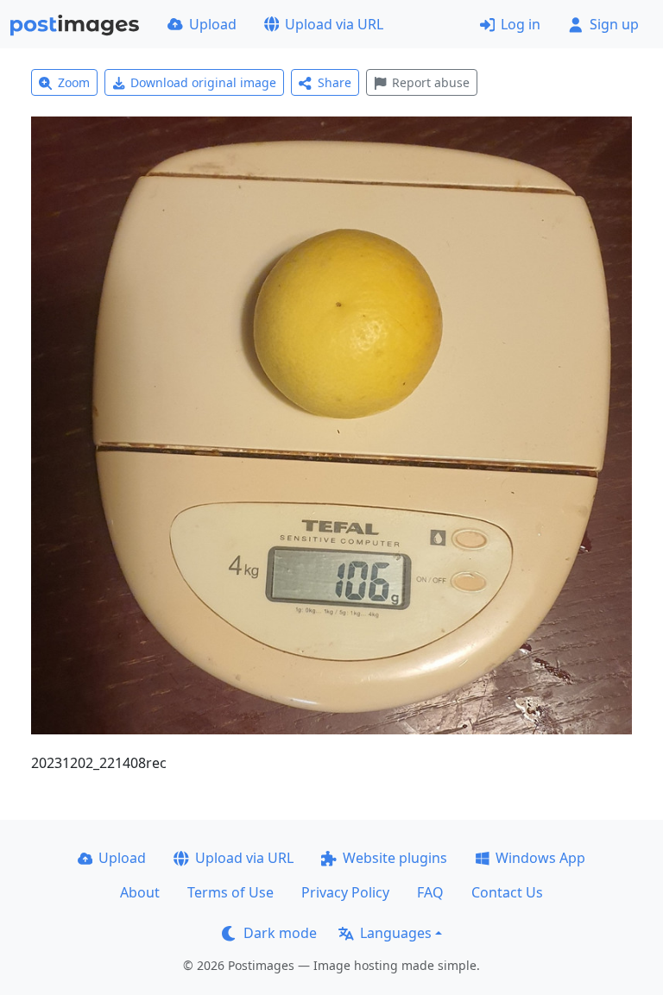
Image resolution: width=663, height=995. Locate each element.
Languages (396, 932)
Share (334, 82)
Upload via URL (334, 24)
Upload (213, 24)
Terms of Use (230, 892)
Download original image (203, 82)
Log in (520, 24)
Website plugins (395, 857)
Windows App (540, 857)
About (140, 892)
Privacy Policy (345, 892)
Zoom (74, 82)
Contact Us (507, 892)
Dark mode (280, 932)
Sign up (614, 24)
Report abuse (431, 82)
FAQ (430, 892)
